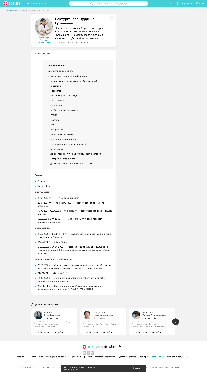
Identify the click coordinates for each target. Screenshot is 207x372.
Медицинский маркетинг (80, 357)
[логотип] (12, 3)
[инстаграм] (84, 353)
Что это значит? (71, 370)
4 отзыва (146, 318)
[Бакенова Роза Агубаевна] (55, 321)
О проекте (19, 357)
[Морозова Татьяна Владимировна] (153, 321)
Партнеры (143, 357)
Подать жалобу (157, 357)
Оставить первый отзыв (43, 41)
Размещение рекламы (56, 357)
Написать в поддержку (177, 357)
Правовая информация (104, 357)
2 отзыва (48, 318)
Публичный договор (127, 357)
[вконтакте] (92, 353)
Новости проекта (35, 357)
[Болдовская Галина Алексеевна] (104, 321)
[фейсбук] (88, 353)
